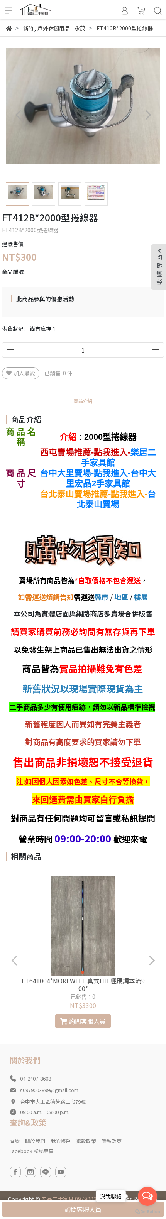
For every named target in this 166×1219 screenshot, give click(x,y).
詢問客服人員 (83, 1209)
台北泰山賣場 (116, 499)
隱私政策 (112, 1141)
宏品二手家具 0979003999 (73, 1199)
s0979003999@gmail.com (49, 1090)
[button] (147, 114)
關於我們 (35, 1141)
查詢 (15, 1141)
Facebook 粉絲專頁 (32, 1151)
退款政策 (86, 1141)
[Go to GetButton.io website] (147, 1211)
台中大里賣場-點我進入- (85, 473)
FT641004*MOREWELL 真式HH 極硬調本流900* (83, 984)
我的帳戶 (61, 1141)
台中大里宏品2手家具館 (111, 478)
